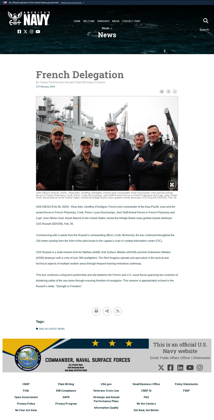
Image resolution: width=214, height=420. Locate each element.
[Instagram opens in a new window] (31, 31)
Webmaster (201, 358)
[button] (73, 2)
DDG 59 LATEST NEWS (52, 329)
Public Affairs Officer (175, 358)
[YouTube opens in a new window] (38, 31)
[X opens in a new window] (25, 31)
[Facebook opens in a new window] (19, 31)
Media (106, 28)
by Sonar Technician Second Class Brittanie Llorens (70, 82)
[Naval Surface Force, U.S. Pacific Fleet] (29, 18)
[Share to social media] (168, 91)
